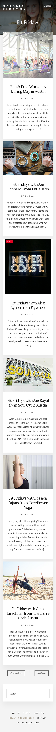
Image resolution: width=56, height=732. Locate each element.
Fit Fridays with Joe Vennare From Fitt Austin (28, 187)
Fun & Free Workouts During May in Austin (28, 89)
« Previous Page (16, 673)
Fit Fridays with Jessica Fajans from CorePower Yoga (28, 503)
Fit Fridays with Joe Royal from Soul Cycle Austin (28, 403)
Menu (49, 6)
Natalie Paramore (16, 7)
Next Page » (41, 673)
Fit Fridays (28, 98)
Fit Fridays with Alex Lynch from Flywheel (28, 305)
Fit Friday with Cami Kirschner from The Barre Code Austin (28, 613)
